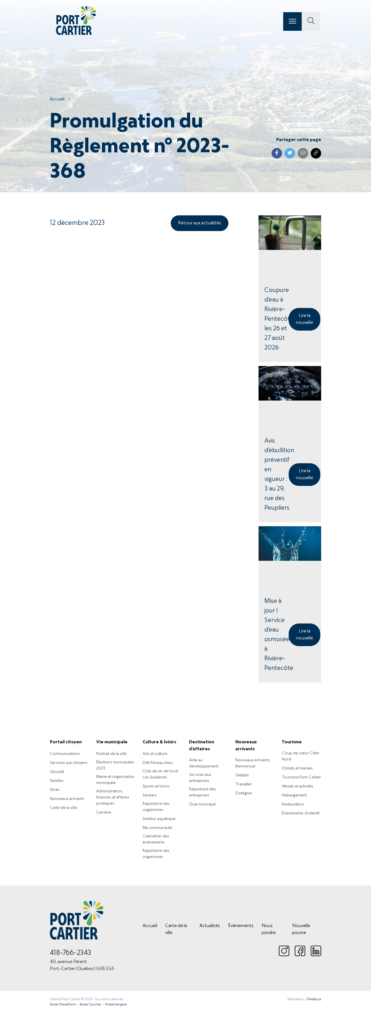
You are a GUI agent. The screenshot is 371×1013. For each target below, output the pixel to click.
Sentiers (150, 795)
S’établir (242, 775)
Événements (241, 926)
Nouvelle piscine (301, 929)
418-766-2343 (70, 953)
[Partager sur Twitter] (290, 153)
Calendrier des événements (156, 839)
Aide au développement (203, 763)
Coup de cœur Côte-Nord (301, 756)
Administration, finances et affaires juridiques (112, 797)
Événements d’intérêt (300, 813)
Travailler (243, 784)
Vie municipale (112, 742)
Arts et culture (155, 754)
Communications (65, 754)
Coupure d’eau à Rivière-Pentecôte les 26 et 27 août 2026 (276, 319)
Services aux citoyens (69, 763)
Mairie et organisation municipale (115, 780)
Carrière (103, 812)
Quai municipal (202, 804)
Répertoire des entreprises (202, 792)
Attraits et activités (297, 786)
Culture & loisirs (159, 742)
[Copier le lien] (316, 153)
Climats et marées (297, 768)
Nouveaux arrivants (67, 799)
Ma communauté (157, 828)
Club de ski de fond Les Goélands (160, 774)
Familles (56, 781)
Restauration (293, 804)
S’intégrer (243, 793)
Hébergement (294, 795)
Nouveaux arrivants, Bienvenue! (252, 763)
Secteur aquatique (159, 819)
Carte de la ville (63, 808)
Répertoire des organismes (156, 807)
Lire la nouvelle (304, 319)
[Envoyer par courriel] (303, 153)
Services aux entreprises (200, 778)
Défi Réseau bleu (158, 763)
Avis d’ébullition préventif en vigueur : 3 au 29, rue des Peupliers (276, 474)
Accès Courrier (90, 1004)
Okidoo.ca (313, 999)
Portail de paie (116, 1004)
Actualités (209, 926)
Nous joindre (269, 929)
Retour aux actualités (199, 223)
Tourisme (292, 742)
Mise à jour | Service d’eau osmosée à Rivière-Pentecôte (276, 634)
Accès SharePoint (63, 1004)
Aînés (55, 790)
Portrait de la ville (111, 754)
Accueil (57, 99)
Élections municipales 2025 (115, 765)
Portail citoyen (66, 742)
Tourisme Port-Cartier (301, 777)
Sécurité (57, 772)
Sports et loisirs (156, 786)
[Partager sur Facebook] (277, 153)
